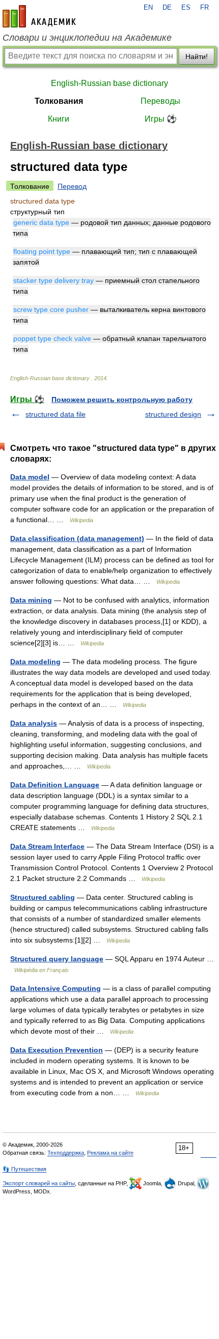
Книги (58, 119)
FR (204, 7)
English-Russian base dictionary (109, 83)
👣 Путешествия (24, 1169)
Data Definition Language (54, 785)
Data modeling (35, 662)
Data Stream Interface (47, 846)
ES (185, 7)
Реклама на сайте (110, 1153)
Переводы (160, 101)
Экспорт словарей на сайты (39, 1183)
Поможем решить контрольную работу (122, 399)
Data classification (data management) (77, 538)
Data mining (31, 600)
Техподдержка (65, 1153)
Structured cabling (42, 897)
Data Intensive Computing (55, 988)
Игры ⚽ (161, 119)
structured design (173, 414)
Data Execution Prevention (56, 1050)
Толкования (59, 101)
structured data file (55, 414)
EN (148, 7)
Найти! (196, 56)
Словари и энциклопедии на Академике (87, 38)
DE (167, 7)
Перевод (72, 186)
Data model (29, 477)
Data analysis (33, 723)
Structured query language (56, 959)
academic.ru (39, 16)
